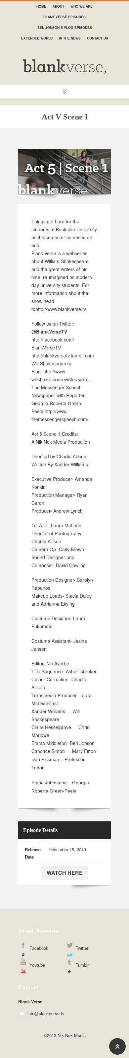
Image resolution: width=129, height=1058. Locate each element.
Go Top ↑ (117, 1046)
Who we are (81, 6)
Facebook (38, 948)
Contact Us (97, 38)
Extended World (37, 38)
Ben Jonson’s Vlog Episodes (64, 27)
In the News (70, 38)
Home (41, 6)
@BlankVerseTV (49, 331)
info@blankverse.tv (45, 1013)
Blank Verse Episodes (64, 17)
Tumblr (82, 965)
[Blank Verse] (64, 66)
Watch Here (65, 872)
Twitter (82, 948)
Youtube (37, 965)
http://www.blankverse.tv (60, 309)
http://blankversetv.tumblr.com (62, 355)
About (58, 6)
